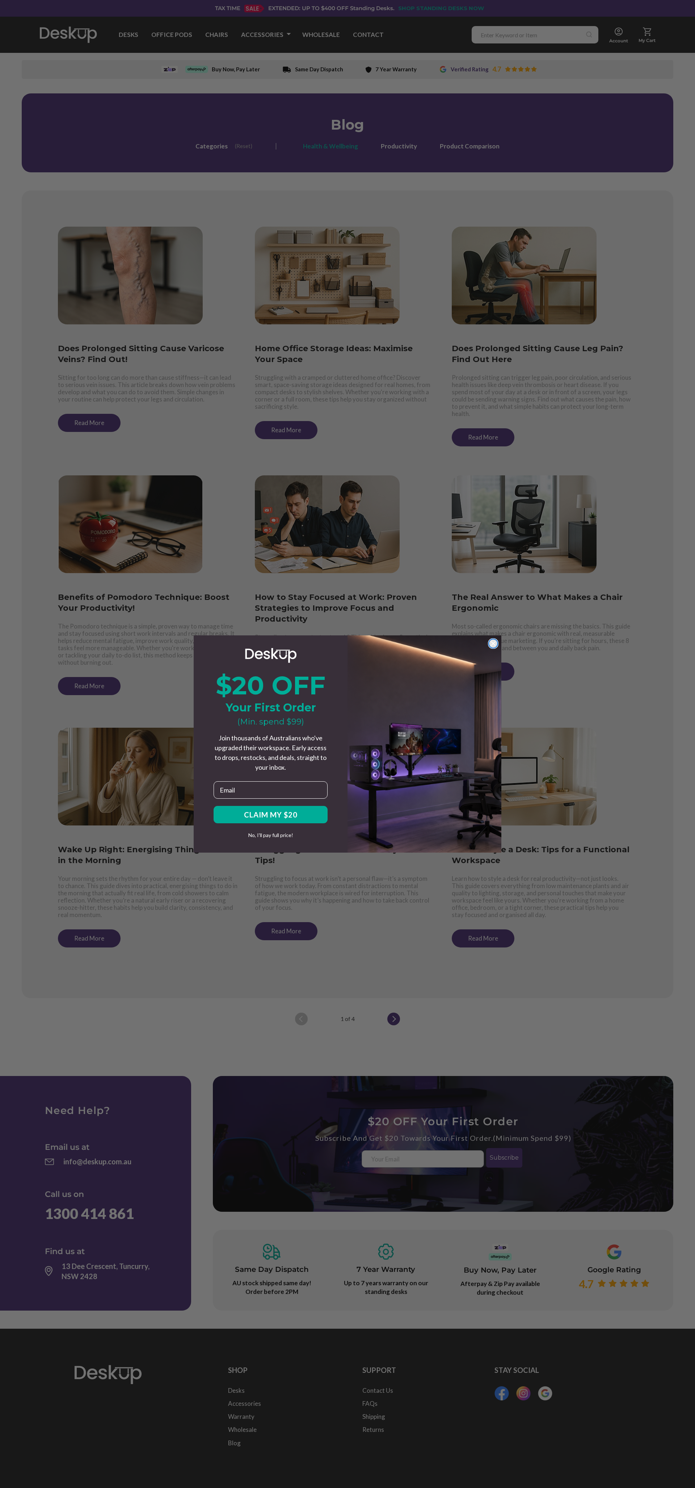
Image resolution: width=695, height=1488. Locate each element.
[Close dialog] (493, 643)
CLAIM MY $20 (271, 814)
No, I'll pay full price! (270, 835)
